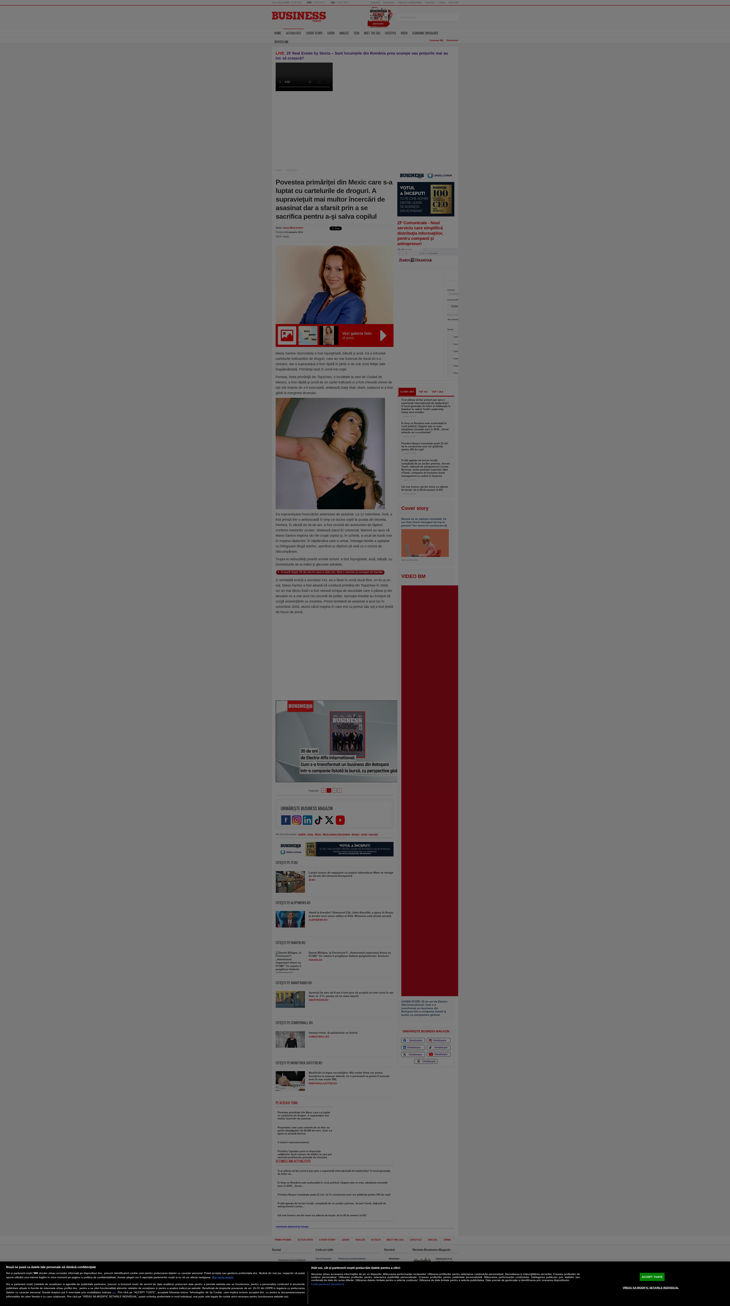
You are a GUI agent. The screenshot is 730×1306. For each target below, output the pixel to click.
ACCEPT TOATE (652, 1276)
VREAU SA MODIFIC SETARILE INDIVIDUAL (651, 1287)
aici (114, 1292)
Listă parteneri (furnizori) (327, 1284)
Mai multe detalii (222, 1277)
